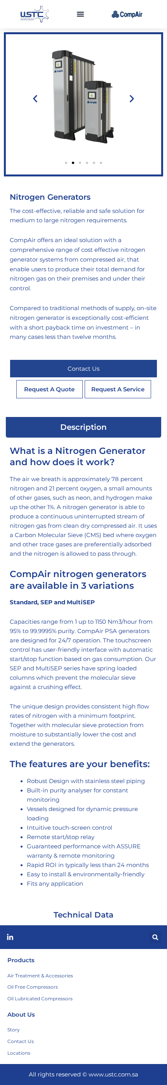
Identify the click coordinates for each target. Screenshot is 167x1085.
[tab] (83, 427)
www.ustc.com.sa (113, 1074)
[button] (80, 14)
